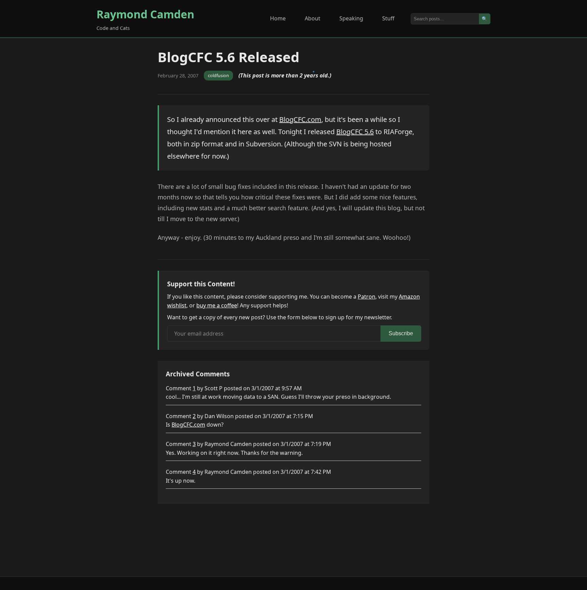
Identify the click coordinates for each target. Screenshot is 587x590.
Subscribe (401, 333)
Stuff (388, 18)
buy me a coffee (216, 305)
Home (278, 18)
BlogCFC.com (300, 119)
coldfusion (218, 75)
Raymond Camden (145, 14)
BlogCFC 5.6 (355, 131)
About (312, 18)
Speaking (351, 18)
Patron (366, 296)
